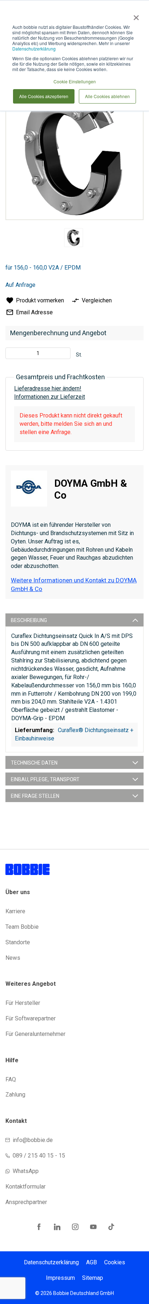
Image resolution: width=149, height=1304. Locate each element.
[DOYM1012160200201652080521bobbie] (73, 237)
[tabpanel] (73, 239)
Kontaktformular (25, 1186)
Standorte (17, 942)
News (12, 957)
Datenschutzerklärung (34, 48)
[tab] (74, 619)
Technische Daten (34, 763)
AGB (91, 1262)
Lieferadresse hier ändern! (47, 388)
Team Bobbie (22, 926)
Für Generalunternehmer (35, 1033)
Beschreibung (29, 620)
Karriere (15, 911)
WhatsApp (26, 1171)
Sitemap (92, 1277)
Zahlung (15, 1094)
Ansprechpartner (26, 1202)
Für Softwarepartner (30, 1018)
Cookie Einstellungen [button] (75, 81)
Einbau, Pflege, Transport (45, 779)
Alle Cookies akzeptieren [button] (43, 96)
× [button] (134, 15)
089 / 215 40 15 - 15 (39, 1155)
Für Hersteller (22, 1002)
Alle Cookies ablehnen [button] (107, 96)
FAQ (10, 1079)
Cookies (114, 1262)
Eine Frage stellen (35, 796)
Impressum (60, 1277)
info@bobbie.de (33, 1140)
